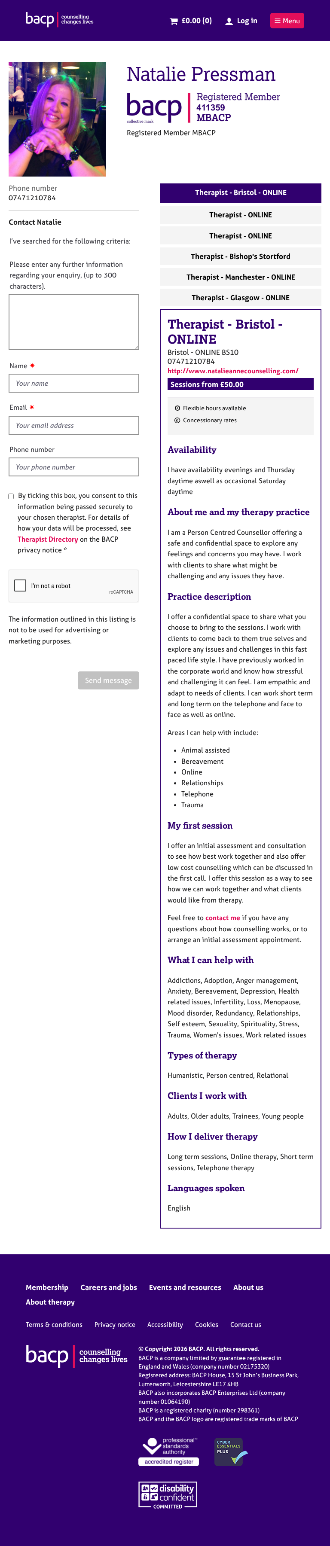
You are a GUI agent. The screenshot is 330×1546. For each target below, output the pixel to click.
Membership (47, 1287)
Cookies (206, 1324)
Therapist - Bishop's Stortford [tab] (240, 256)
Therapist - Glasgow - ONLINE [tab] (241, 297)
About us (248, 1287)
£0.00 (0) (196, 20)
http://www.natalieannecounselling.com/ (233, 370)
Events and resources (185, 1287)
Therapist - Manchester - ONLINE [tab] (240, 276)
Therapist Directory (48, 539)
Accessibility (165, 1324)
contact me (222, 917)
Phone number (32, 449)
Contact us (245, 1324)
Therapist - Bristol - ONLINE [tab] (241, 192)
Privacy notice (115, 1324)
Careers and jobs (108, 1287)
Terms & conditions (54, 1324)
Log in (247, 20)
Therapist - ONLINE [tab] (240, 214)
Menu (291, 20)
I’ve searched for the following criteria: (70, 241)
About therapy (50, 1301)
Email (18, 407)
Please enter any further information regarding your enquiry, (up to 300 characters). (66, 275)
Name (18, 365)
